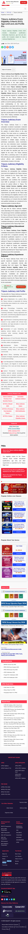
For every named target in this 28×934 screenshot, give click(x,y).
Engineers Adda (9, 812)
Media (3, 858)
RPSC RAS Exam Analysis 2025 (11, 667)
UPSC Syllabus (5, 765)
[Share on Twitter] (13, 47)
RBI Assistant (4, 841)
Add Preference (21, 286)
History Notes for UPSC (9, 690)
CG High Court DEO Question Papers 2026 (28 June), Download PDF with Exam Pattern (14, 723)
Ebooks (17, 861)
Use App (24, 2)
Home (2, 12)
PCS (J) (9, 12)
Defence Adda (23, 808)
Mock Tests (18, 853)
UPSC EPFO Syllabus (20, 768)
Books (16, 863)
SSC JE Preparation (6, 835)
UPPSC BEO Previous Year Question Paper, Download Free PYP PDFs (14, 710)
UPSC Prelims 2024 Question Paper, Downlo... (12, 644)
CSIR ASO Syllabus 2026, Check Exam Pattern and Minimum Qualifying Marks (13, 705)
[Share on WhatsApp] (2, 47)
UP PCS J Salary (7, 416)
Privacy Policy (5, 929)
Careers (6, 861)
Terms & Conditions (20, 926)
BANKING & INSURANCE (19, 827)
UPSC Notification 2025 (9, 672)
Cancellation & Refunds (8, 926)
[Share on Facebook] (10, 47)
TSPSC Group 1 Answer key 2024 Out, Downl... (12, 625)
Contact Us (5, 856)
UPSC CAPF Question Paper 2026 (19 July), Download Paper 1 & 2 (14, 714)
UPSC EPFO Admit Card (19, 771)
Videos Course (18, 858)
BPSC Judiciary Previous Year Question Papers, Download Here (13, 731)
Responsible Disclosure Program (10, 924)
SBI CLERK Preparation (4, 829)
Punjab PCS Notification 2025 (11, 674)
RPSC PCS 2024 (5, 792)
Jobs (17, 426)
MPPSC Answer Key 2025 (10, 664)
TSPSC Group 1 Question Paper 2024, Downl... (12, 606)
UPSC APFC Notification (18, 775)
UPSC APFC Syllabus (20, 778)
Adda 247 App (13, 433)
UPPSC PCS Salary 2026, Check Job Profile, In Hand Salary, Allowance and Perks (14, 744)
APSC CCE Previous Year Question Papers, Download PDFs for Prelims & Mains (14, 718)
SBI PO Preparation (6, 826)
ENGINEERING (20, 839)
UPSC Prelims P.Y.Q (6, 768)
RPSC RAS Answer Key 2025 (11, 669)
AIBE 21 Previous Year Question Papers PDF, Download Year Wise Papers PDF (14, 727)
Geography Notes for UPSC (10, 692)
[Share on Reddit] (7, 47)
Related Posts (5, 587)
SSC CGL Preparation (4, 838)
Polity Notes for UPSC (9, 687)
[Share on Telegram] (5, 47)
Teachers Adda (23, 802)
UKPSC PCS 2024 (5, 794)
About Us (4, 853)
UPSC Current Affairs (14, 428)
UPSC (11, 426)
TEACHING (19, 835)
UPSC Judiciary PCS (14, 430)
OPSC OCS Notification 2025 (10, 677)
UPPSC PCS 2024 (5, 787)
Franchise (4, 865)
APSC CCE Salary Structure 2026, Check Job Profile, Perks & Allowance (14, 735)
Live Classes (18, 856)
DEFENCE (18, 837)
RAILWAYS (19, 832)
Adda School (10, 808)
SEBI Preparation (5, 832)
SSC (17, 830)
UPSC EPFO (18, 765)
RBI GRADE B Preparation (4, 844)
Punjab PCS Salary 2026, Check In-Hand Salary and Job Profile (13, 740)
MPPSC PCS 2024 (5, 789)
